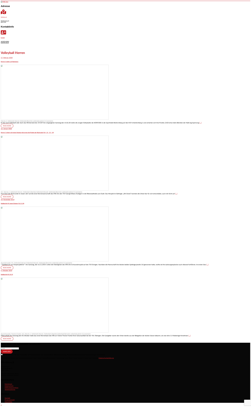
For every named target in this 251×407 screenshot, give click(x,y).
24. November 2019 (7, 199)
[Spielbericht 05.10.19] (55, 332)
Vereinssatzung (10, 389)
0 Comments (48, 121)
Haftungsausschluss (11, 388)
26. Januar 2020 (6, 129)
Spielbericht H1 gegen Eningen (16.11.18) (12, 203)
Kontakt (3, 37)
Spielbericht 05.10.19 (7, 274)
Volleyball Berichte (26, 121)
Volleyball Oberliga (29, 192)
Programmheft (10, 400)
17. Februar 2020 (7, 58)
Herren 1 (7, 192)
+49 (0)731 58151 (5, 41)
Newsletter (8, 402)
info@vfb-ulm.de (5, 42)
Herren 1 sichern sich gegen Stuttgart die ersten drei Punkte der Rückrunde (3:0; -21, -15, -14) (27, 132)
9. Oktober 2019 (6, 270)
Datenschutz (9, 386)
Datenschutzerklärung (106, 358)
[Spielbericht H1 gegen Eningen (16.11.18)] (55, 261)
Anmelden (6, 351)
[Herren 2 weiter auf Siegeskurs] (55, 119)
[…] (200, 123)
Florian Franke (16, 334)
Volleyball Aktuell (42, 192)
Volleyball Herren (13, 121)
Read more (7, 126)
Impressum (8, 384)
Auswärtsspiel (5, 263)
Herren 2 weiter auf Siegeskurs (9, 61)
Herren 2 (4, 121)
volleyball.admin (38, 121)
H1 (2, 192)
